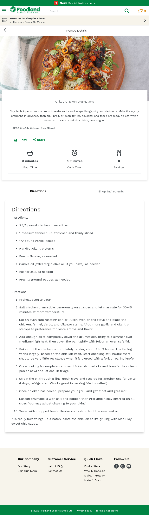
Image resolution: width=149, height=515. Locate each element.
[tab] (38, 191)
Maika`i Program (95, 475)
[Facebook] (116, 467)
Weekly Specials (94, 470)
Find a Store (92, 466)
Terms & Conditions (107, 510)
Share (41, 139)
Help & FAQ (55, 466)
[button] (127, 10)
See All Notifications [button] (81, 3)
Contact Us (55, 470)
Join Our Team (27, 470)
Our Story (24, 466)
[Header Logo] (24, 11)
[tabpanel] (74, 316)
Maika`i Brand (93, 480)
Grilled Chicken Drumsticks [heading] (74, 101)
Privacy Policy (84, 510)
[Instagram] (122, 467)
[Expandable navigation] (4, 11)
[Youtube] (128, 467)
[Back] (5, 30)
